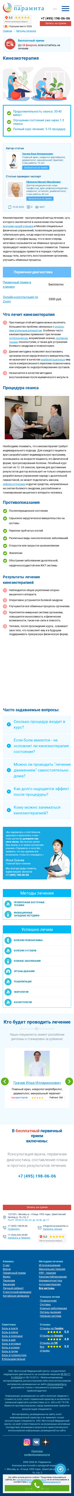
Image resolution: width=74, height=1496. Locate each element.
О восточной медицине (17, 1292)
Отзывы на (51, 1328)
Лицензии (9, 1280)
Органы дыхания (50, 1312)
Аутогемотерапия (50, 1284)
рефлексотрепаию (14, 484)
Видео (6, 1276)
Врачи (7, 1269)
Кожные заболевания (53, 1308)
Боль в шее (9, 1339)
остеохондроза (18, 338)
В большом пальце (13, 1359)
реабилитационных (53, 359)
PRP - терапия (47, 1272)
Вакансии (9, 1284)
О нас (6, 1265)
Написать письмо (52, 1229)
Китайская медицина (16, 1295)
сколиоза (62, 338)
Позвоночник (48, 1300)
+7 (55, 18)
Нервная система (50, 1315)
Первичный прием (14, 1272)
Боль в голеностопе (14, 1355)
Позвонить (14, 1229)
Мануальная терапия (52, 1269)
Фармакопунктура (50, 1280)
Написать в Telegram (19, 1238)
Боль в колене (11, 1347)
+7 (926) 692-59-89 (18, 1235)
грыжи (13, 341)
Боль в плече (10, 1332)
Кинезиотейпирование (53, 1276)
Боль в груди (10, 1351)
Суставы (45, 1304)
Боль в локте (10, 1328)
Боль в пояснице (12, 1336)
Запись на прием (55, 23)
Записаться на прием (35, 167)
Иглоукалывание (49, 1265)
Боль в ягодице (11, 1343)
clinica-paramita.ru (56, 1384)
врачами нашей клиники (18, 226)
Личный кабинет (13, 1288)
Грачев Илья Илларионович (37, 1083)
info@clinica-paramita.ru (55, 1226)
